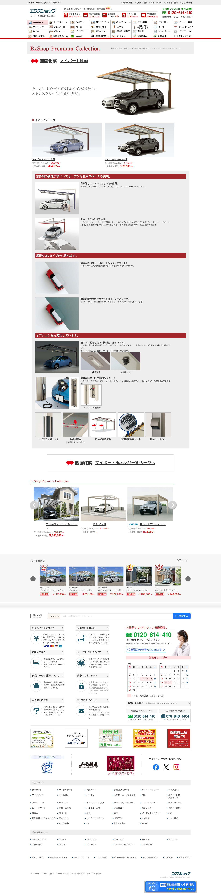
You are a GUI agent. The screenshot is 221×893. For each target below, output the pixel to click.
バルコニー (58, 31)
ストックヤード (162, 31)
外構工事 (162, 36)
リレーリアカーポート (153, 524)
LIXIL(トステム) (39, 839)
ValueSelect (147, 845)
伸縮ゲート (79, 22)
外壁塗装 (118, 818)
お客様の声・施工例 (58, 857)
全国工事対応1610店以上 (91, 15)
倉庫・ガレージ (175, 803)
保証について (156, 2)
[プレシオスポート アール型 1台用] (53, 581)
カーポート (37, 22)
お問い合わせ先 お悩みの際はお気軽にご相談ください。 (158, 704)
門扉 (79, 27)
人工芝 (79, 36)
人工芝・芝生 (119, 823)
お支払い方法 (141, 2)
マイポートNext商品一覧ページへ (125, 462)
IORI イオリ (99, 524)
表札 (162, 27)
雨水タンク (64, 818)
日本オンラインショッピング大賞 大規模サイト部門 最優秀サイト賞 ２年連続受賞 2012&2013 (144, 738)
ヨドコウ (63, 845)
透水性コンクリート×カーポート (100, 36)
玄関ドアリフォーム (58, 36)
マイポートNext (74, 61)
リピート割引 (101, 857)
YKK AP (62, 839)
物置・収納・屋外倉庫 (37, 31)
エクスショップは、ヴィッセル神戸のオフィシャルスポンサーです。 (121, 765)
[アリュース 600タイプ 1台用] (139, 581)
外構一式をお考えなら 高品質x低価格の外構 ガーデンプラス (41, 738)
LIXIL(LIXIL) (92, 839)
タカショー (173, 839)
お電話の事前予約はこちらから (146, 649)
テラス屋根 (142, 22)
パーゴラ (79, 31)
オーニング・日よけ (183, 27)
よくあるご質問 (171, 2)
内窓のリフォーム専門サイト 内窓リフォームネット (110, 738)
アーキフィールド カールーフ (62, 526)
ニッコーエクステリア (124, 845)
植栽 (88, 813)
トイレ (144, 823)
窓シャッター (100, 31)
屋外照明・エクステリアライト (43, 819)
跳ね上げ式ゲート (100, 22)
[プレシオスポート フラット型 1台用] (110, 581)
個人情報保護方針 (151, 857)
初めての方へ (38, 857)
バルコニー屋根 (183, 22)
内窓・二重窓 (37, 36)
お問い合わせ (186, 2)
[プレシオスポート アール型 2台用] (82, 581)
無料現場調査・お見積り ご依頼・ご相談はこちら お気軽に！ (170, 886)
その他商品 (142, 36)
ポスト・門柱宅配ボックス (173, 796)
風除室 (142, 31)
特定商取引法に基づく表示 (125, 857)
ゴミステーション (183, 31)
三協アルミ (119, 839)
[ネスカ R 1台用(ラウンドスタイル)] (168, 581)
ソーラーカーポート (95, 818)
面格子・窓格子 (121, 31)
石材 (170, 813)
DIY (87, 823)
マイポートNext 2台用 (116, 159)
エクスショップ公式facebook (156, 767)
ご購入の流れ (127, 2)
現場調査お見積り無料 (110, 15)
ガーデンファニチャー (151, 813)
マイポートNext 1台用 (43, 159)
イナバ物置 (37, 845)
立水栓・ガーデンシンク (125, 795)
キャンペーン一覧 (81, 857)
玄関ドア (145, 818)
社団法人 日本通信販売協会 (88, 765)
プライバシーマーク (47, 767)
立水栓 (121, 27)
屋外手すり (100, 27)
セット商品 (121, 36)
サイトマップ (185, 857)
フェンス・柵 (58, 27)
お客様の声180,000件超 (149, 15)
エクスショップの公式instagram (176, 767)
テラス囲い (162, 22)
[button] (34, 505)
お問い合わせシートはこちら (175, 719)
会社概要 (169, 857)
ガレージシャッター (121, 22)
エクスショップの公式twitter (166, 767)
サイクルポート (58, 22)
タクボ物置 (91, 845)
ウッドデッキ (37, 27)
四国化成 (145, 839)
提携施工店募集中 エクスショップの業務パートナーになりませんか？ (178, 738)
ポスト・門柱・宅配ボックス (142, 27)
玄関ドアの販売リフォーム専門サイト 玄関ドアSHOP (76, 738)
